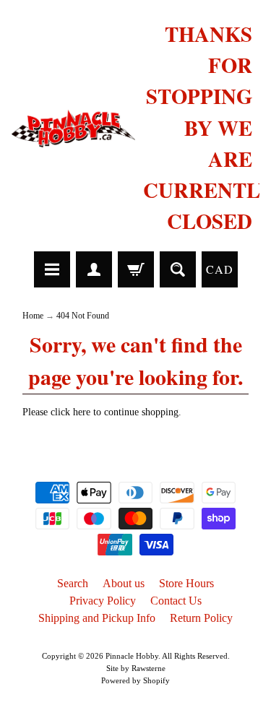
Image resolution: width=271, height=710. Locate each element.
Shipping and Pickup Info (96, 618)
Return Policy (201, 618)
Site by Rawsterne (135, 668)
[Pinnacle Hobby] (74, 127)
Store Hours (186, 583)
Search (72, 583)
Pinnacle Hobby (132, 655)
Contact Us (176, 600)
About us (124, 583)
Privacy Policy (102, 600)
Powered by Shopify (135, 680)
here (81, 412)
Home (32, 316)
